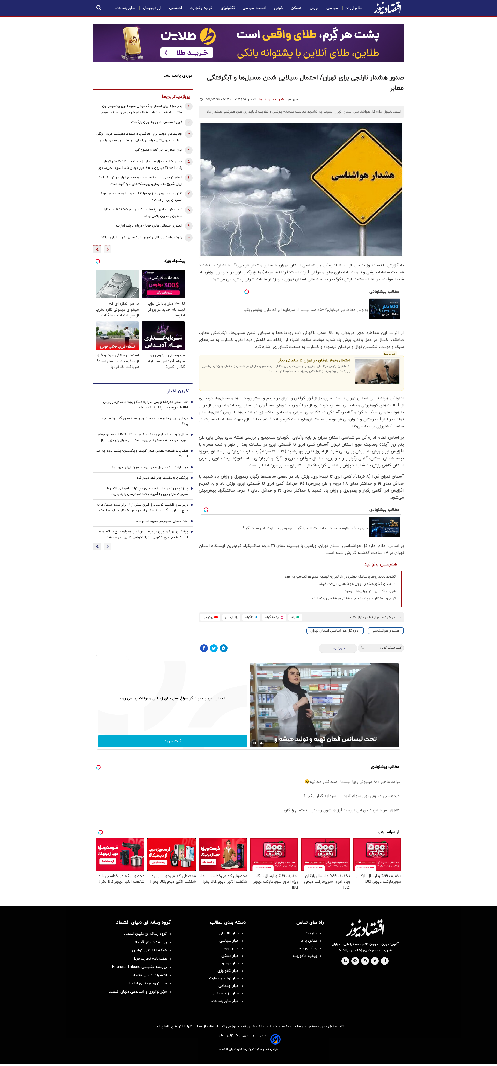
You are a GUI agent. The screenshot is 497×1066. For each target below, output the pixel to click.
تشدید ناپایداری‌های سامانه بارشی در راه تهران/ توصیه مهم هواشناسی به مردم (340, 576)
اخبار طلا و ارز (229, 933)
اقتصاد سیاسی (254, 7)
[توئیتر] (214, 648)
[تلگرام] (224, 648)
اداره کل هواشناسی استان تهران (334, 630)
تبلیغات (311, 933)
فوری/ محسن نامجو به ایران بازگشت (156, 122)
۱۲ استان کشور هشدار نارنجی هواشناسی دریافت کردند (357, 584)
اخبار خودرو (230, 963)
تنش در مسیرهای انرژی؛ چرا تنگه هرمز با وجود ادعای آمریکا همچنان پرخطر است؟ (141, 196)
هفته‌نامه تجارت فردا (150, 958)
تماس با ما (309, 940)
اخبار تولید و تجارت (224, 978)
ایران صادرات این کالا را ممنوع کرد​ (158, 150)
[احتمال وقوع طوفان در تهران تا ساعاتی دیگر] (377, 371)
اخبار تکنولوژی (228, 970)
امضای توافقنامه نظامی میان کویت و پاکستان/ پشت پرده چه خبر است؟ (142, 454)
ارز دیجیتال (152, 7)
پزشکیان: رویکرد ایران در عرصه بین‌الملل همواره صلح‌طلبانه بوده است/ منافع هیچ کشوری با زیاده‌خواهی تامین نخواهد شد (143, 534)
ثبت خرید (172, 741)
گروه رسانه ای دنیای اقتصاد (145, 933)
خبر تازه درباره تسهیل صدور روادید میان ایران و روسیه (150, 467)
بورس (314, 7)
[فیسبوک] (204, 648)
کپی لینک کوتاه (390, 648)
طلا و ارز (356, 7)
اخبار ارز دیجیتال (226, 993)
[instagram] (365, 961)
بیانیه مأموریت (305, 955)
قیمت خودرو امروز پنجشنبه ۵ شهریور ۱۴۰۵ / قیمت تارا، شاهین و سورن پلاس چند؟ (142, 212)
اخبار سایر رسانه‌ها (272, 99)
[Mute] (262, 743)
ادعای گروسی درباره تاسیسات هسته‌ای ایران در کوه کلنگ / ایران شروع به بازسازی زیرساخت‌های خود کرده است (140, 180)
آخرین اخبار (178, 391)
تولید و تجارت (201, 7)
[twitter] (374, 961)
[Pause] (255, 743)
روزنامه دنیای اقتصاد (150, 942)
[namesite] (387, 7)
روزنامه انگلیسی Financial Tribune (139, 967)
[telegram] (355, 961)
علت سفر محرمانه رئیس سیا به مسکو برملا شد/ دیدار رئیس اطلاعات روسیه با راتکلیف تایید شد (145, 405)
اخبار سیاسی (229, 940)
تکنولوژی (228, 7)
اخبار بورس (230, 948)
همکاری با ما (307, 948)
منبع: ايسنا (338, 648)
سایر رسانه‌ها (125, 7)
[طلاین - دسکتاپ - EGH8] (248, 43)
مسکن (296, 7)
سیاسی (332, 7)
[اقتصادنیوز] (365, 928)
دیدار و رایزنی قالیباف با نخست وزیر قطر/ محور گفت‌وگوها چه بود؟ (145, 421)
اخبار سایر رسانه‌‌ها (225, 1000)
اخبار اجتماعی (228, 985)
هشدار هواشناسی (385, 630)
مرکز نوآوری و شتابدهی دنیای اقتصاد (138, 991)
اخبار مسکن (230, 955)
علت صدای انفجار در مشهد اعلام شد (162, 521)
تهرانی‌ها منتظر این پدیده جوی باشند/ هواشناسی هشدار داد (353, 598)
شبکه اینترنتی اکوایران (149, 950)
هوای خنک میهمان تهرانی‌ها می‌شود (370, 591)
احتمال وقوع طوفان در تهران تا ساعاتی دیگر (314, 360)
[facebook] (385, 961)
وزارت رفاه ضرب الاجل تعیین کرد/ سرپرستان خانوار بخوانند (141, 237)
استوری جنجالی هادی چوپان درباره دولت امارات (149, 225)
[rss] (345, 961)
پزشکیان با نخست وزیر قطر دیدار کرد (162, 478)
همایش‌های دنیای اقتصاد (147, 983)
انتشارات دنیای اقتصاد (149, 975)
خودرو (278, 7)
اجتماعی (175, 7)
